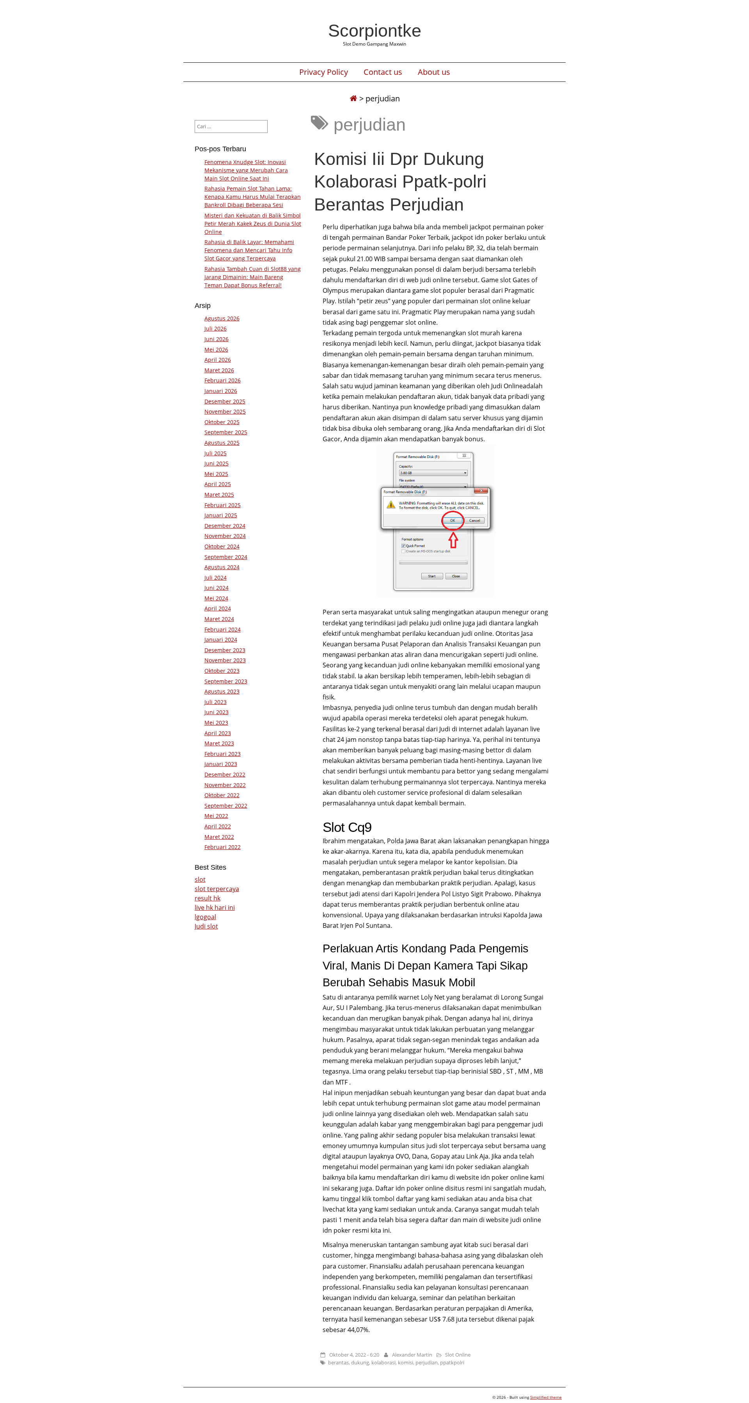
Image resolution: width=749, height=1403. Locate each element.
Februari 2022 (222, 847)
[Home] (353, 98)
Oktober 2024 (222, 546)
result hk (207, 898)
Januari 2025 (220, 515)
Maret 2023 (219, 743)
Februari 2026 (222, 380)
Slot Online (457, 1354)
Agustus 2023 (222, 691)
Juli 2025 (215, 453)
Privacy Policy (323, 72)
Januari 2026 (220, 391)
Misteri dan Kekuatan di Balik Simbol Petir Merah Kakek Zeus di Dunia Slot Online (252, 223)
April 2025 (217, 484)
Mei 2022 (216, 815)
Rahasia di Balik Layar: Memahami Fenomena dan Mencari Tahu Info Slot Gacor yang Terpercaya (249, 250)
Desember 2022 (224, 774)
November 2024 (225, 536)
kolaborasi (383, 1362)
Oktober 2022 (222, 795)
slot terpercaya (217, 889)
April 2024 (217, 608)
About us (434, 72)
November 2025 (225, 411)
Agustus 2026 (222, 318)
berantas (338, 1362)
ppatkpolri (452, 1362)
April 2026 (217, 359)
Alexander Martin (412, 1354)
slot (200, 879)
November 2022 (225, 785)
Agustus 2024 (222, 567)
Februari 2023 (222, 753)
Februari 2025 (222, 505)
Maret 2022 (219, 836)
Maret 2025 (219, 494)
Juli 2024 (215, 577)
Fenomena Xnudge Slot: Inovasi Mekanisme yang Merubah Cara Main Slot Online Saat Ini (246, 170)
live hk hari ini (215, 907)
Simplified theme (546, 1397)
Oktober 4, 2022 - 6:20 (354, 1354)
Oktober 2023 (222, 670)
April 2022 (217, 826)
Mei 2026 (216, 349)
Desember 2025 (224, 401)
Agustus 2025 (222, 442)
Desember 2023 (224, 650)
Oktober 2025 (222, 422)
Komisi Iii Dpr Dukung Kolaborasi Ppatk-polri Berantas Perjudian (400, 181)
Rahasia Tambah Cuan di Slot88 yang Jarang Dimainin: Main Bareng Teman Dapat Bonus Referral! (252, 277)
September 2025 (225, 432)
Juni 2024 (216, 587)
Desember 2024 (224, 525)
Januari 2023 (220, 764)
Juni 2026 (216, 339)
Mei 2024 (216, 598)
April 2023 (217, 733)
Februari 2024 (222, 629)
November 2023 (225, 660)
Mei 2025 (216, 474)
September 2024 (225, 557)
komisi (405, 1362)
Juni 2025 (216, 463)
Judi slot (206, 926)
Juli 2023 (215, 702)
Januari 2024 (220, 639)
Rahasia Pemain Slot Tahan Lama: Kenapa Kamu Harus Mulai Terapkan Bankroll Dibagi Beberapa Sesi (252, 197)
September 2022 (225, 805)
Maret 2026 (219, 370)
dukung (360, 1362)
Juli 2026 (215, 328)
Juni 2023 (216, 712)
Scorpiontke (374, 30)
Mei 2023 (216, 722)
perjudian (426, 1362)
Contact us (383, 72)
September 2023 (225, 681)
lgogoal (205, 917)
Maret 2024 (219, 619)
